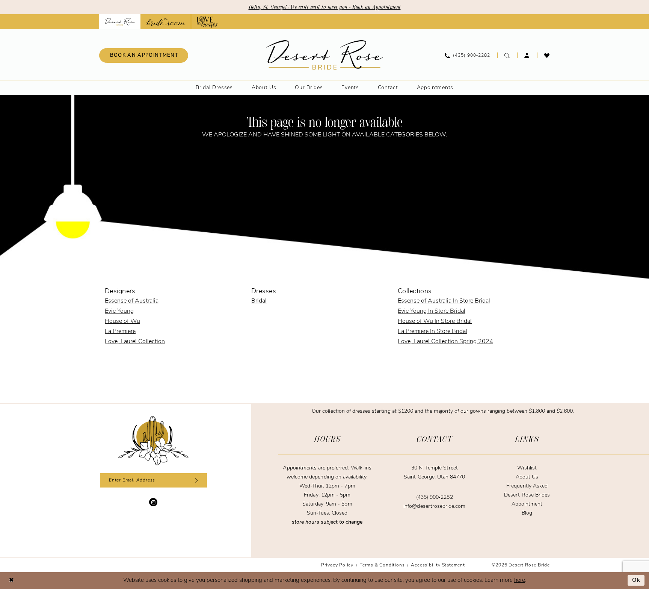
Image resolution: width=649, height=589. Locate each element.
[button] (527, 55)
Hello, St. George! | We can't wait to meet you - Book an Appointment (325, 7)
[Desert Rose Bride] (153, 441)
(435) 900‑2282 (434, 497)
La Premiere (120, 332)
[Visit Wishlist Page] (547, 55)
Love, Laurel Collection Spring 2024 (445, 342)
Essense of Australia (131, 301)
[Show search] (507, 55)
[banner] (324, 55)
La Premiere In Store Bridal (432, 332)
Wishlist (526, 468)
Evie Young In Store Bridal (431, 311)
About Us (527, 477)
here (519, 580)
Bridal (259, 301)
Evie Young (119, 311)
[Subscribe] (195, 480)
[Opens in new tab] (165, 21)
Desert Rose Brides (527, 495)
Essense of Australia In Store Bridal (444, 301)
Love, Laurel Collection (135, 342)
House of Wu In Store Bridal (435, 321)
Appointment (527, 504)
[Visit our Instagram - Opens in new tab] (153, 502)
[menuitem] (143, 55)
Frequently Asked (527, 486)
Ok (636, 580)
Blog (527, 513)
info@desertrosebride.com (434, 506)
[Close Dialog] (11, 580)
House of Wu (122, 321)
